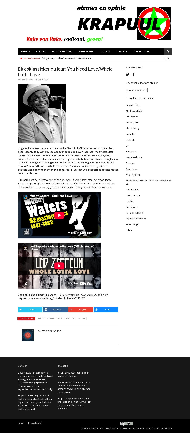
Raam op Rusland (134, 212)
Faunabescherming (135, 157)
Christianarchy (132, 128)
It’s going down (133, 174)
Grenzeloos (131, 169)
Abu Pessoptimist (134, 110)
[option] (106, 58)
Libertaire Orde (133, 195)
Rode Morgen (132, 224)
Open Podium (141, 51)
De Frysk (130, 140)
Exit (127, 145)
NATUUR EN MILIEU (62, 51)
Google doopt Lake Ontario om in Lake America (66, 58)
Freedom (130, 163)
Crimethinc (131, 134)
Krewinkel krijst (133, 105)
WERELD (25, 51)
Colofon (104, 51)
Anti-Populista (132, 122)
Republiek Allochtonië (136, 218)
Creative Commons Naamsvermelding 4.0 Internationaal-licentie (131, 428)
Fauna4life (131, 151)
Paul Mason (131, 207)
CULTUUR (70, 318)
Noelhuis (130, 201)
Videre (129, 230)
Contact (122, 51)
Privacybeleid (34, 423)
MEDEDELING (86, 51)
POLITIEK (41, 51)
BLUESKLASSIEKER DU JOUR (50, 318)
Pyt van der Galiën (25, 79)
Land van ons (132, 189)
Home (20, 423)
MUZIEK (81, 318)
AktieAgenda (132, 116)
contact (68, 405)
